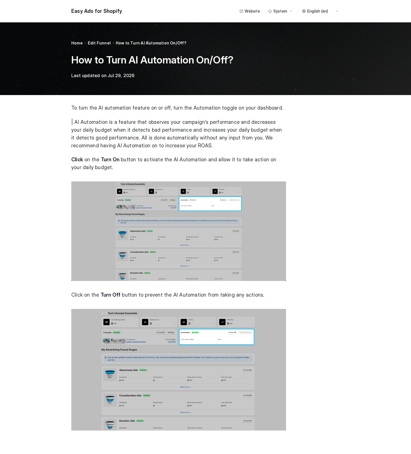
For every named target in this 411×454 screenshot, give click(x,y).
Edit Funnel (99, 43)
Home (77, 43)
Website (252, 11)
